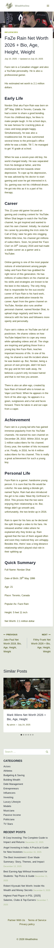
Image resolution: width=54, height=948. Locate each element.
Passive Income (12, 815)
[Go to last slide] (8, 705)
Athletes (7, 770)
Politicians (9, 819)
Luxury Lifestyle (12, 801)
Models (7, 806)
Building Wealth (11, 779)
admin (12, 725)
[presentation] (27, 693)
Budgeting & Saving (13, 775)
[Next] (46, 705)
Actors (7, 766)
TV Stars (8, 824)
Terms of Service (37, 920)
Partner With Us (16, 920)
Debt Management (13, 784)
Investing (8, 797)
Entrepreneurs (11, 788)
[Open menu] (48, 5)
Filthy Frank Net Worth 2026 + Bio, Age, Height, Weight (41, 643)
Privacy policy (27, 924)
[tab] (21, 735)
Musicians (8, 810)
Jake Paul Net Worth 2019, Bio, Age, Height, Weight (12, 643)
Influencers (11, 32)
